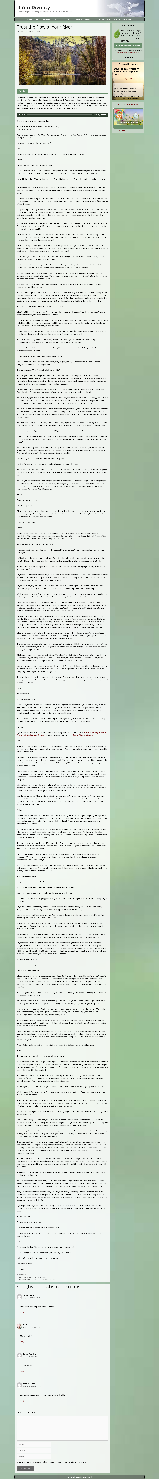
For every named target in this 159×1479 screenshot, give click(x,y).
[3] (129, 126)
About (57, 19)
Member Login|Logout (123, 19)
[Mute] (99, 115)
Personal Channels (43, 19)
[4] (131, 126)
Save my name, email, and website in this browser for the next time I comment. (52, 1462)
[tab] (22, 91)
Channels (22, 1275)
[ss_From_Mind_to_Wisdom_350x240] (128, 119)
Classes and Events (82, 19)
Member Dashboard (102, 19)
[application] (62, 115)
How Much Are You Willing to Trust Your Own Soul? (37, 1279)
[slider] (104, 114)
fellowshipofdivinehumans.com (128, 53)
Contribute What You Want (128, 45)
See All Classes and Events (128, 131)
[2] (127, 126)
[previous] (115, 118)
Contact (67, 19)
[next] (141, 118)
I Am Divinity (34, 7)
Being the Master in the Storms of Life (33, 1277)
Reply (22, 1312)
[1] (125, 126)
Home (29, 19)
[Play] (20, 115)
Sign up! (128, 78)
